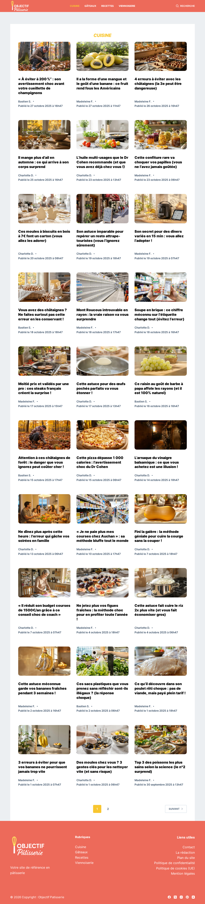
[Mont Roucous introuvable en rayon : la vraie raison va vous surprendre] (102, 287)
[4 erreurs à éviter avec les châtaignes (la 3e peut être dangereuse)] (161, 56)
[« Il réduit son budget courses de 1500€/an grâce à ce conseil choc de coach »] (44, 582)
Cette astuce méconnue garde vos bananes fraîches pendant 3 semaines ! (42, 688)
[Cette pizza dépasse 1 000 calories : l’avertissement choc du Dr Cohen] (102, 435)
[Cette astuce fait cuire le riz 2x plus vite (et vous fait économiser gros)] (161, 582)
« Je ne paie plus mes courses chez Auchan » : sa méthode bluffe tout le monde (102, 536)
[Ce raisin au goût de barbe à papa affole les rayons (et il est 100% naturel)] (161, 361)
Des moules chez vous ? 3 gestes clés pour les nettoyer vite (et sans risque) (102, 767)
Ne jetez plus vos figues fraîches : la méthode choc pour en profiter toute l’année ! (102, 612)
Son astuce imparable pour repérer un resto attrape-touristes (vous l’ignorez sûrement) (100, 238)
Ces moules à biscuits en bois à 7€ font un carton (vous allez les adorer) (44, 236)
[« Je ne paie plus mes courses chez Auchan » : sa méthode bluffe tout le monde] (102, 509)
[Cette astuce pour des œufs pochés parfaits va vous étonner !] (102, 361)
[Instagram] (181, 897)
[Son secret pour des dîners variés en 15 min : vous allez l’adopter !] (161, 208)
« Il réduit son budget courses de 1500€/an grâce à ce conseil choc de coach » (44, 610)
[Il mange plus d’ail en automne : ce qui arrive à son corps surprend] (44, 134)
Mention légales (183, 873)
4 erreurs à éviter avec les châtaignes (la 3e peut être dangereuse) (158, 83)
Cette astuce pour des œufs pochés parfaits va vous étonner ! (100, 388)
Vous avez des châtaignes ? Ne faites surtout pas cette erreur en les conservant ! (42, 314)
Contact (189, 847)
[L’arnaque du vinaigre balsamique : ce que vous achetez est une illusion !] (161, 435)
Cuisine (74, 5)
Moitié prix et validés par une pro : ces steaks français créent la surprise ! (43, 388)
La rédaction (185, 852)
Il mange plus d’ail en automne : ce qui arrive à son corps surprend (43, 162)
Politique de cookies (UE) (175, 868)
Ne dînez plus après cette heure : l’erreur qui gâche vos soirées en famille (43, 536)
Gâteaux (90, 5)
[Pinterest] (187, 897)
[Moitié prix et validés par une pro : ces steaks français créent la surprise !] (44, 361)
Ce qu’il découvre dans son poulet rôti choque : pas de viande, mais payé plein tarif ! (160, 688)
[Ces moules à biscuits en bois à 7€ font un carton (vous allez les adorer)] (44, 208)
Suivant (174, 808)
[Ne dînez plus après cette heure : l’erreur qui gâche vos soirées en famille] (44, 509)
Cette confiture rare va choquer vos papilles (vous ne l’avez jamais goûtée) (158, 162)
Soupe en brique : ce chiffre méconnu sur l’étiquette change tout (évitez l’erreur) (159, 314)
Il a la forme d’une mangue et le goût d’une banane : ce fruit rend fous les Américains (102, 83)
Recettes (107, 5)
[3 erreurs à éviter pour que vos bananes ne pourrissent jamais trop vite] (44, 739)
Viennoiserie (127, 5)
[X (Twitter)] (175, 897)
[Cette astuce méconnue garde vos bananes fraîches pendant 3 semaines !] (44, 661)
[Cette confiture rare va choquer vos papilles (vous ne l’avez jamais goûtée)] (161, 134)
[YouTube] (193, 897)
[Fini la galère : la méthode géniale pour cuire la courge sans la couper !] (161, 509)
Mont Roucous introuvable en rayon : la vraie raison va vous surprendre (102, 314)
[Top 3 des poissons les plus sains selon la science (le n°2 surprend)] (161, 739)
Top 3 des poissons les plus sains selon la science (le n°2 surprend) (160, 767)
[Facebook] (169, 897)
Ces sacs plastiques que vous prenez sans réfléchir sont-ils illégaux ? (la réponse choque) (102, 691)
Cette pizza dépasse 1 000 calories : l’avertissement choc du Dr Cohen (99, 462)
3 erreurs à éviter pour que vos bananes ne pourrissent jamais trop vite (42, 767)
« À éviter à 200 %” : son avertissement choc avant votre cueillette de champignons (41, 86)
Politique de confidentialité (174, 863)
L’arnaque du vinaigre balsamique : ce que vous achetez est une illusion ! (157, 462)
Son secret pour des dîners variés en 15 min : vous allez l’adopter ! (159, 236)
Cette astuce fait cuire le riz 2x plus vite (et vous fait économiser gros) (159, 610)
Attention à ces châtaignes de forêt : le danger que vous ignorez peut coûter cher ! (44, 462)
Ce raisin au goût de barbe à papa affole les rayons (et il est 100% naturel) (159, 388)
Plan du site (186, 858)
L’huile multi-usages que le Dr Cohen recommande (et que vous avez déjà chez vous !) (102, 162)
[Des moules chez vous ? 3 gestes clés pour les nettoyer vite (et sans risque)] (102, 739)
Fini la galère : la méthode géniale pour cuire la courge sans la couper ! (159, 536)
